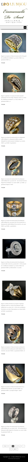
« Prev (5, 446)
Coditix (23, 456)
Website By (18, 456)
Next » (15, 449)
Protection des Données (14, 458)
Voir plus (3, 62)
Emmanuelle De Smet (14, 14)
